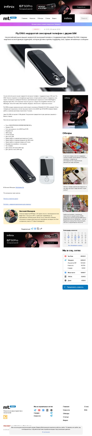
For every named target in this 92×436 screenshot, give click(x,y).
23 (85, 235)
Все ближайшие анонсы (75, 245)
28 (79, 237)
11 (78, 241)
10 (75, 241)
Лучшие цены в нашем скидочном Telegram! (46, 24)
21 (78, 235)
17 (65, 235)
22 (82, 235)
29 (82, 237)
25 (68, 237)
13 (85, 241)
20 (75, 235)
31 (65, 239)
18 (68, 235)
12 (82, 241)
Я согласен (46, 432)
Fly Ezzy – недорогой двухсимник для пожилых (17, 204)
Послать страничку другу (10, 198)
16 (71, 242)
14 (65, 242)
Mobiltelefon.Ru (20, 187)
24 (65, 237)
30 (85, 237)
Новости (36, 29)
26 (72, 237)
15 (68, 242)
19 (71, 235)
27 (75, 237)
